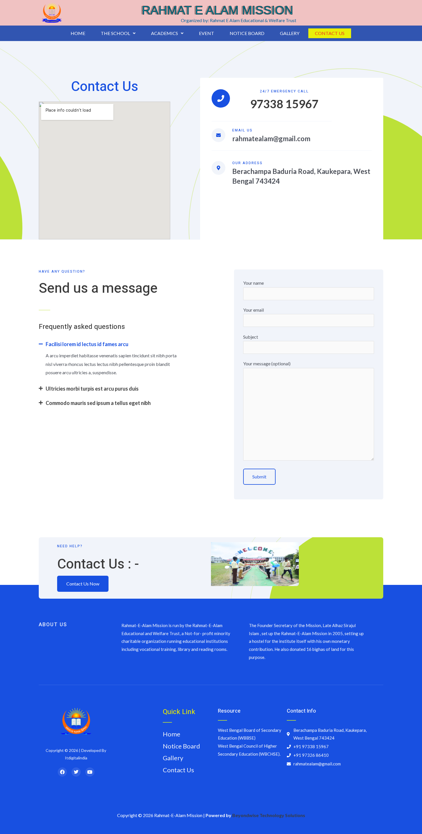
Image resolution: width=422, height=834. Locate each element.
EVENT (206, 33)
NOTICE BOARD (247, 33)
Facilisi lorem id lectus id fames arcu (87, 344)
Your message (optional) (267, 363)
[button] (118, 33)
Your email (253, 310)
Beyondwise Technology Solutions (268, 815)
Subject (250, 337)
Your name (253, 283)
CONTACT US (329, 33)
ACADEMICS (164, 33)
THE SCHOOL (115, 33)
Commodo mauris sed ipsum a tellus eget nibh (98, 403)
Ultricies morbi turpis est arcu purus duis (92, 388)
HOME (78, 33)
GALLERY (289, 33)
